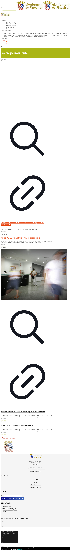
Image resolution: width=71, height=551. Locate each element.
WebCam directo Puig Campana (12, 498)
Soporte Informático (35, 472)
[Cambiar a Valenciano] (6, 42)
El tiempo (35, 479)
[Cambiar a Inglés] (6, 43)
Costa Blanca (7, 507)
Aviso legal (35, 482)
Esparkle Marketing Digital (21, 518)
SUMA (4, 512)
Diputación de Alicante (9, 508)
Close (2, 546)
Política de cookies (35, 488)
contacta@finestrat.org (38, 469)
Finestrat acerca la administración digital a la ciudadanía (22, 223)
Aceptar (19, 549)
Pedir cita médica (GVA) (10, 510)
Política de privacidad (35, 485)
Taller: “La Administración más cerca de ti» (21, 238)
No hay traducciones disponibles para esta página (9, 533)
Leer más (3, 233)
